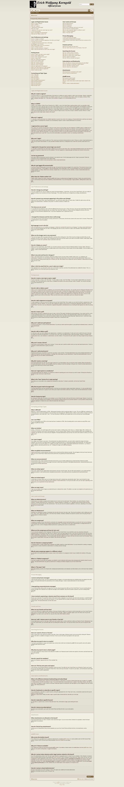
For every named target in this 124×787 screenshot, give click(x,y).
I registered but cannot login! (37, 27)
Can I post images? (35, 78)
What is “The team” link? (68, 32)
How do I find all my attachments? (70, 73)
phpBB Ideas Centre (87, 747)
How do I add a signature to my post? (39, 56)
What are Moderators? (67, 24)
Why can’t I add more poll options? (38, 59)
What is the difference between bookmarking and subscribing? (75, 62)
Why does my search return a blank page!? (72, 55)
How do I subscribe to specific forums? (71, 65)
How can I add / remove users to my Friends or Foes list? (75, 47)
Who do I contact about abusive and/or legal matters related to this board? (76, 81)
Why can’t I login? (35, 28)
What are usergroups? (67, 26)
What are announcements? (36, 81)
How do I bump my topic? (36, 70)
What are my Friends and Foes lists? (70, 46)
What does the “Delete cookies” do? (38, 33)
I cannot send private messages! (69, 37)
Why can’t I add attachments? (37, 63)
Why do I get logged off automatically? (39, 32)
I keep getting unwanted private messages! (72, 38)
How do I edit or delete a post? (37, 55)
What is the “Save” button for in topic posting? (40, 67)
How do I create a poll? (36, 58)
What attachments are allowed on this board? (72, 71)
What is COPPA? (34, 24)
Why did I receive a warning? (37, 64)
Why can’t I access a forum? (37, 62)
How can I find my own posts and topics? (71, 58)
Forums (37, 10)
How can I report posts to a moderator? (39, 66)
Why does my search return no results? (71, 54)
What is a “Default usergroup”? (69, 31)
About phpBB (61, 740)
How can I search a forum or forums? (70, 52)
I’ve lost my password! (36, 31)
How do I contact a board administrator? (71, 83)
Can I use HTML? (35, 76)
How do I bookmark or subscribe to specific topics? (73, 64)
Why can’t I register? (35, 26)
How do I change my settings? (37, 38)
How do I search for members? (69, 56)
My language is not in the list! (37, 44)
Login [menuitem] (92, 11)
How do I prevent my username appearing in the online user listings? (45, 40)
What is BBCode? (35, 74)
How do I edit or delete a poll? (37, 60)
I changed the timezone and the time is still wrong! (41, 42)
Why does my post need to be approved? (39, 68)
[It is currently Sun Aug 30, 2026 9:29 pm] (92, 15)
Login (38, 12)
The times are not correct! (36, 41)
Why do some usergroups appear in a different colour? (74, 30)
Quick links (33, 11)
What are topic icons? (35, 85)
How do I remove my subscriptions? (70, 66)
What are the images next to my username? (40, 45)
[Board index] (51, 4)
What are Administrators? (68, 23)
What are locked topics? (36, 84)
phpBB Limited (66, 738)
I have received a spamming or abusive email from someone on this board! (77, 41)
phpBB (37, 229)
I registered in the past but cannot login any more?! (41, 30)
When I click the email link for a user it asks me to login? (43, 49)
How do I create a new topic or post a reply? (40, 54)
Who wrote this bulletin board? (69, 78)
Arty (58, 783)
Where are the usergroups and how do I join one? (73, 27)
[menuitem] (89, 10)
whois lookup (56, 757)
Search (33, 12)
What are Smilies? (35, 77)
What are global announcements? (38, 80)
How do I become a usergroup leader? (70, 28)
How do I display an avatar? (37, 46)
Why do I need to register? (36, 23)
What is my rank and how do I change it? (39, 48)
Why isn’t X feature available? (69, 79)
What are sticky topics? (36, 82)
